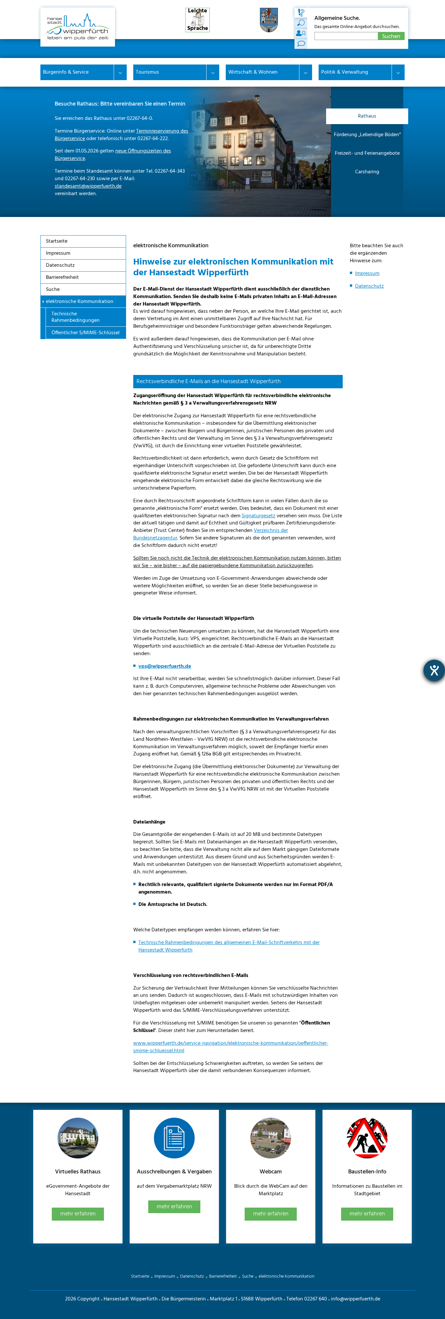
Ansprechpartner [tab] (301, 33)
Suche (247, 1276)
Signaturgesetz (258, 516)
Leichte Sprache (197, 20)
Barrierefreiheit (223, 1276)
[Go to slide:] (367, 190)
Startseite (140, 1276)
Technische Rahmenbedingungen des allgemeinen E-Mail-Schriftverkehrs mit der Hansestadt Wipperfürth (229, 946)
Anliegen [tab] (301, 23)
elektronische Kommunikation (286, 1276)
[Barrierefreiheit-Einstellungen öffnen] (434, 670)
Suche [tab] (301, 13)
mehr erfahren (78, 1214)
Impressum (367, 273)
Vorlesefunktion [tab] (301, 44)
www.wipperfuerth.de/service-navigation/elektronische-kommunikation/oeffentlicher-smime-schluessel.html (230, 1047)
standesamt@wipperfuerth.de (88, 186)
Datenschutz (369, 286)
